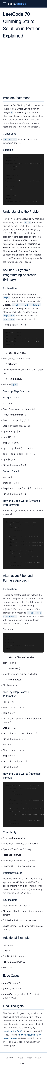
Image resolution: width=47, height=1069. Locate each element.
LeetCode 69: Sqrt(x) (13, 1031)
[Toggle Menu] (4, 4)
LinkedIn (20, 1058)
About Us (10, 1058)
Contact (23, 1063)
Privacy (38, 1058)
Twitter (29, 1058)
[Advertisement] (23, 66)
